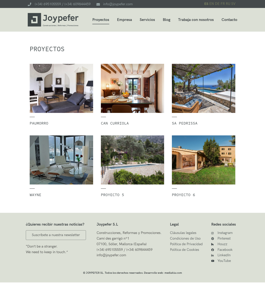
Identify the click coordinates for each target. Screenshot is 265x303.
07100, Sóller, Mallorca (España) (122, 244)
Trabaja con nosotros (196, 19)
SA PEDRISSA (184, 123)
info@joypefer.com (111, 255)
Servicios (147, 19)
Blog (166, 19)
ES (206, 4)
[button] (56, 235)
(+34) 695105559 (110, 250)
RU (228, 4)
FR (223, 4)
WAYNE (35, 194)
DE (217, 4)
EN (211, 4)
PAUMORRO (39, 123)
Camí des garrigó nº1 (113, 238)
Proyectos (100, 19)
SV (233, 4)
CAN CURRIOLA (115, 123)
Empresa (124, 19)
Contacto (229, 19)
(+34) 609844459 (138, 250)
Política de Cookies (184, 250)
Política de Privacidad (186, 244)
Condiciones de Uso (185, 238)
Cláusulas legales (183, 233)
